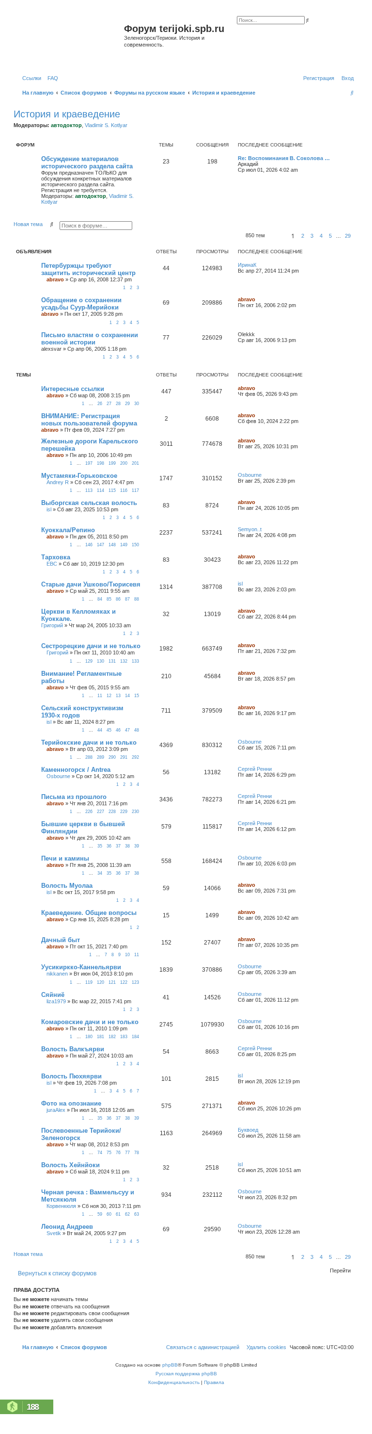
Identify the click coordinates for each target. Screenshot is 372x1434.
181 (100, 1036)
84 (99, 599)
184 (135, 1036)
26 (99, 403)
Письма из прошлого (74, 796)
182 (112, 1036)
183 (123, 1036)
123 (135, 982)
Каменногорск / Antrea (75, 769)
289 (100, 757)
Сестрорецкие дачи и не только (90, 646)
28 (118, 403)
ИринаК (247, 265)
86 (118, 599)
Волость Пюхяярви (71, 1076)
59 (99, 1214)
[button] (276, 236)
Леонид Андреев (67, 1226)
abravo (55, 279)
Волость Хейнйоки (70, 1165)
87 (127, 599)
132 (123, 661)
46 (118, 730)
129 (89, 661)
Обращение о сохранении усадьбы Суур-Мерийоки (81, 303)
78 (136, 1152)
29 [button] (348, 236)
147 (100, 544)
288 (89, 757)
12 (109, 695)
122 (123, 982)
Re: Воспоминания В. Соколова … (284, 158)
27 (109, 403)
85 (109, 599)
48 (136, 730)
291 (123, 757)
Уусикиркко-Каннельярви (81, 967)
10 (127, 954)
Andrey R (57, 482)
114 (100, 490)
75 (109, 1152)
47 (127, 730)
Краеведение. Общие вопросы (89, 912)
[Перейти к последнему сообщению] (260, 265)
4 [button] (321, 236)
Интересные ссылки (72, 388)
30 (136, 403)
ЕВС (51, 564)
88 (136, 599)
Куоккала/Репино (68, 530)
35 (99, 846)
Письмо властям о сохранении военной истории (89, 338)
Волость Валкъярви (72, 1049)
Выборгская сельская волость (89, 502)
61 (118, 1214)
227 (100, 811)
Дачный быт (60, 940)
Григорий (52, 625)
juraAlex (55, 1110)
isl (48, 509)
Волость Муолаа (67, 885)
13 (118, 695)
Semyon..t (250, 529)
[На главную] (70, 40)
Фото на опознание (71, 1103)
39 (136, 846)
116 (123, 490)
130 (100, 661)
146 (89, 544)
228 (112, 811)
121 (112, 982)
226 (89, 811)
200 (123, 463)
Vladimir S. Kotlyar (106, 125)
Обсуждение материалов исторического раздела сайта (87, 162)
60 (109, 1214)
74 (99, 1152)
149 (123, 544)
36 (109, 846)
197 (89, 463)
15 (136, 695)
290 (112, 757)
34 (99, 873)
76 (118, 1152)
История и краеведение (67, 114)
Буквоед (248, 1130)
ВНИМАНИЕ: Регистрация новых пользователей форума (89, 419)
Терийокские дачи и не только (89, 742)
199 (112, 463)
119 (89, 982)
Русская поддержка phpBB (186, 1373)
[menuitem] (51, 78)
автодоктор (66, 125)
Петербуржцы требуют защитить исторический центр (88, 269)
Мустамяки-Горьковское (79, 475)
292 (135, 757)
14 (127, 695)
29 (127, 403)
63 (136, 1214)
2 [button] (302, 236)
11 (99, 695)
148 (112, 544)
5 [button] (330, 236)
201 (135, 463)
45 (109, 730)
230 (135, 811)
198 (100, 463)
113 (89, 490)
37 (118, 846)
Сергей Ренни (255, 769)
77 (127, 1152)
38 (127, 846)
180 (89, 1036)
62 (127, 1214)
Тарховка (55, 557)
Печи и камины (65, 858)
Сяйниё (52, 994)
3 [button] (311, 236)
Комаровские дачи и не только (90, 1022)
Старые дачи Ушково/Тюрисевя (90, 584)
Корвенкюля (61, 1206)
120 (100, 982)
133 (135, 661)
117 (135, 490)
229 (123, 811)
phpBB (170, 1365)
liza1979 (56, 1001)
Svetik (53, 1233)
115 (112, 490)
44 (99, 730)
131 (112, 661)
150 (135, 544)
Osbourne (250, 475)
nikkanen (57, 974)
